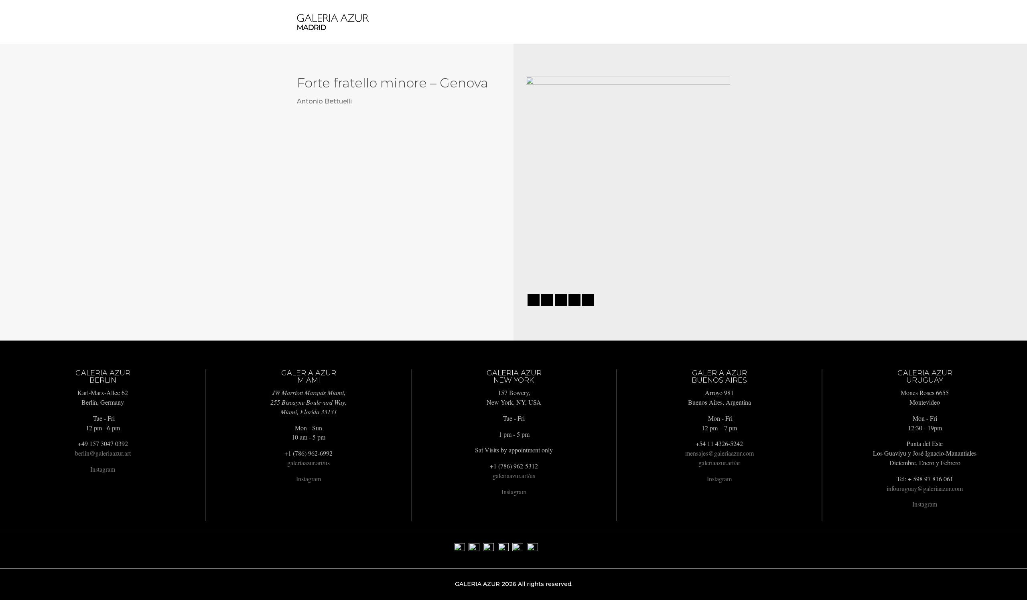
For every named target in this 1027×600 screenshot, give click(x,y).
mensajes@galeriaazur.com (719, 453)
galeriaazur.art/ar (719, 462)
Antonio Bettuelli (324, 101)
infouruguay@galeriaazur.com (925, 488)
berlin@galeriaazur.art (103, 453)
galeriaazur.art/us (308, 462)
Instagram (102, 469)
